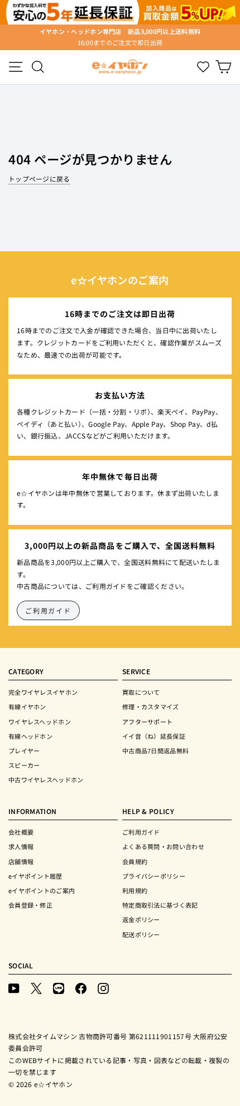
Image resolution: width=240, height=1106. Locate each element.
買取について (141, 692)
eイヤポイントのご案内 (41, 890)
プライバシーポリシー (153, 875)
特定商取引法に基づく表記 (160, 904)
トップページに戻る (39, 178)
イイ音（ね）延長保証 (153, 736)
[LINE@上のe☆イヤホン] (58, 987)
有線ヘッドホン (30, 736)
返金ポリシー (141, 919)
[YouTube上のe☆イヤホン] (14, 987)
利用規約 (134, 890)
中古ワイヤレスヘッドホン (46, 779)
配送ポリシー (141, 934)
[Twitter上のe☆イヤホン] (36, 987)
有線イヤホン (27, 706)
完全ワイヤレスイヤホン (43, 692)
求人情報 (20, 846)
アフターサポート (147, 721)
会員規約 (134, 861)
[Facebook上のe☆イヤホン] (81, 987)
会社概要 (20, 831)
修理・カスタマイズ (150, 706)
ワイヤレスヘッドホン (39, 721)
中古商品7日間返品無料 (155, 750)
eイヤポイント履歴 (35, 875)
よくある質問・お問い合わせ (163, 846)
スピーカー (24, 765)
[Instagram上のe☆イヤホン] (103, 987)
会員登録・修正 (30, 904)
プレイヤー (24, 750)
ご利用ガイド (48, 610)
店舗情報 (20, 861)
